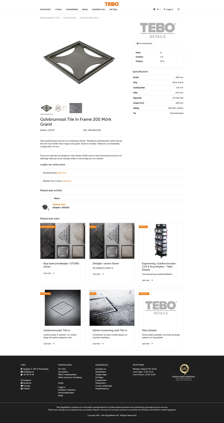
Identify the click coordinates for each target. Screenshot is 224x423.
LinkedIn (26, 389)
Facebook (27, 383)
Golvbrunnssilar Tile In (89, 18)
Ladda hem (61, 173)
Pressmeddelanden (66, 393)
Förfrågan (99, 377)
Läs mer (47, 273)
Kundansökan (100, 380)
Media (60, 396)
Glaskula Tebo (59, 204)
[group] (81, 61)
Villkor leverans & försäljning (70, 377)
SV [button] (157, 9)
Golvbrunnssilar (69, 18)
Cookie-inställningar (103, 386)
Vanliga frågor (101, 375)
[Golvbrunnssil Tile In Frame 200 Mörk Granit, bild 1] (79, 61)
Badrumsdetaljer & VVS (49, 18)
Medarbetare (100, 372)
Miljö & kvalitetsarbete (67, 375)
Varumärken (63, 372)
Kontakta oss (100, 369)
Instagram (26, 380)
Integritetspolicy (102, 389)
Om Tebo (62, 369)
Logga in (169, 9)
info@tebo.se (28, 372)
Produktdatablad (145, 43)
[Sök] (178, 9)
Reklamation (100, 383)
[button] (45, 9)
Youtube (26, 386)
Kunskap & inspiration (67, 390)
